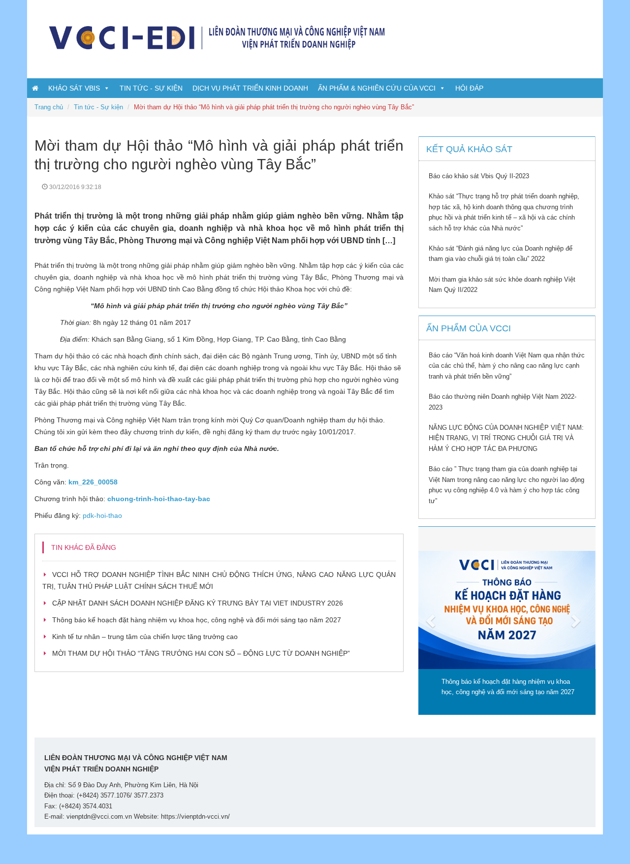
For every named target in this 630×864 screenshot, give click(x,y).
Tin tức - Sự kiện (151, 88)
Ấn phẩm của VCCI (468, 328)
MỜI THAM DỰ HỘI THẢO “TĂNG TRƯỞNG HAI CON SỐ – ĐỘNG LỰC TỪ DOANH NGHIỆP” (201, 653)
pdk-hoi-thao (102, 515)
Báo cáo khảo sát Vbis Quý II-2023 (479, 176)
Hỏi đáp (469, 88)
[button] (431, 620)
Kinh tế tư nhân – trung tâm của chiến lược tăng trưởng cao (145, 636)
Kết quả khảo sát (469, 149)
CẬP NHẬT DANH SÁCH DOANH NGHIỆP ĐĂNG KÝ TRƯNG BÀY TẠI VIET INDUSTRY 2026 (197, 603)
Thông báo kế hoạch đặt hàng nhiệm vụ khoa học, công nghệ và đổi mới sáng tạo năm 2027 (196, 620)
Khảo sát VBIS (74, 88)
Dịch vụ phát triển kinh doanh (250, 88)
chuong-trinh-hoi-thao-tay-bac (158, 499)
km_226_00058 (93, 482)
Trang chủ (48, 107)
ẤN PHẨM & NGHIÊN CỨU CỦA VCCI (377, 88)
